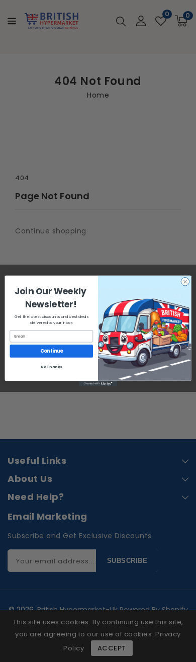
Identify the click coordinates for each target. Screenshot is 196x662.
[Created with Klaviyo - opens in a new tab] (98, 383)
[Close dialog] (185, 281)
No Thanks (51, 367)
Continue (51, 351)
